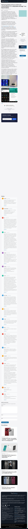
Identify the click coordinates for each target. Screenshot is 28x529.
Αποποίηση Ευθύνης (9, 525)
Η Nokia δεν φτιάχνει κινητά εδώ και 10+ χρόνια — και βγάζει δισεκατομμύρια (20, 512)
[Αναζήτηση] (23, 1)
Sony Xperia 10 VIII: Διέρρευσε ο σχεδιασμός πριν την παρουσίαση (9, 456)
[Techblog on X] (7, 505)
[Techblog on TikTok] (9, 505)
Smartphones (4, 453)
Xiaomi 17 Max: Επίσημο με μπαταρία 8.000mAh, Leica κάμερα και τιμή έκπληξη (19, 519)
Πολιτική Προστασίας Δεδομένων (7, 524)
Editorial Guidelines (13, 525)
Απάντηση (5, 205)
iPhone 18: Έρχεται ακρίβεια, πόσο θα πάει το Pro (8, 488)
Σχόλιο (2, 405)
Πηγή (2, 103)
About (13, 526)
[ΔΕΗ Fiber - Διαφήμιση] (23, 13)
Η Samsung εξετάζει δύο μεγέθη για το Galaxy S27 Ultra (9, 472)
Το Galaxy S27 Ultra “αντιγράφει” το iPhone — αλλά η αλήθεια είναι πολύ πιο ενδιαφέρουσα (9, 439)
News (2, 10)
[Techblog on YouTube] (5, 505)
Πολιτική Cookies (13, 524)
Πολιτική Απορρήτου (12, 120)
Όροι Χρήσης (2, 524)
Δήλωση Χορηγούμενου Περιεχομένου (20, 524)
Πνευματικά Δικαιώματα (4, 525)
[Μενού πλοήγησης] (26, 1)
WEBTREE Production (17, 526)
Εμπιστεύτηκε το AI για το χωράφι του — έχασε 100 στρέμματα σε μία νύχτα (19, 521)
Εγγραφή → (22, 55)
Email (2, 418)
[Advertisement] (9, 159)
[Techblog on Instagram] (3, 505)
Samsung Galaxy (6, 10)
